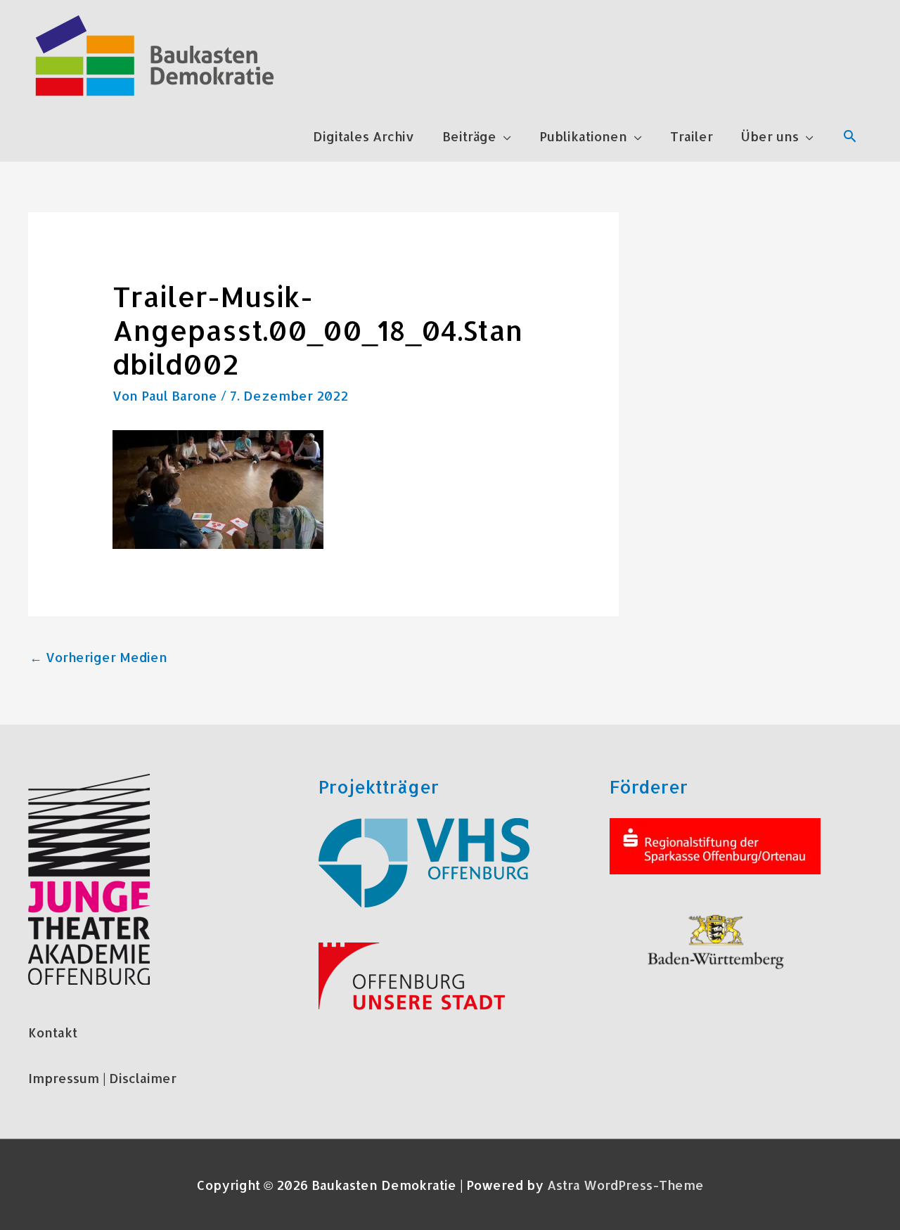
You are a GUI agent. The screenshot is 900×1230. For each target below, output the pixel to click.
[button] (850, 136)
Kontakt (52, 1032)
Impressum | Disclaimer (102, 1078)
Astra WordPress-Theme (625, 1185)
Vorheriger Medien (98, 657)
